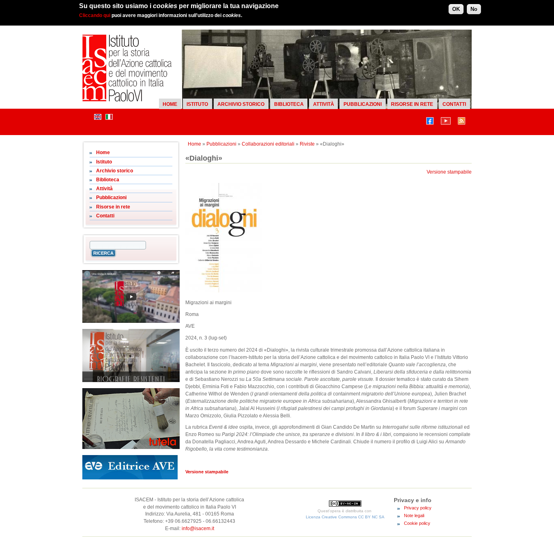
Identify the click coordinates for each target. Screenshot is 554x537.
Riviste (307, 144)
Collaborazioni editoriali (268, 144)
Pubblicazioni (363, 104)
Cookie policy (417, 523)
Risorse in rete (412, 104)
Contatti (454, 104)
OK (456, 9)
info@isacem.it (198, 528)
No (473, 9)
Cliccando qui (94, 15)
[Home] (127, 100)
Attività (323, 104)
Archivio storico (240, 104)
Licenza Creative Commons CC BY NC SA (345, 517)
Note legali (414, 515)
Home (170, 104)
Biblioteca (289, 104)
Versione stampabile (449, 172)
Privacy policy (418, 507)
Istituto (197, 104)
